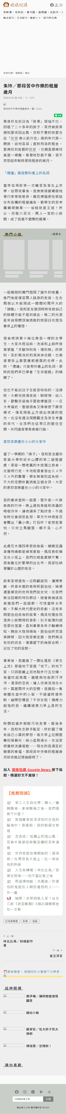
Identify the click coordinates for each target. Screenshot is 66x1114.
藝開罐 (42, 12)
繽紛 (27, 73)
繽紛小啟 (32, 1012)
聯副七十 (35, 17)
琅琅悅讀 (8, 73)
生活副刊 (22, 17)
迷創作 (54, 12)
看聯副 (19, 12)
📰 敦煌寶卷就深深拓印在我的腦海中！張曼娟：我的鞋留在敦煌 (33, 825)
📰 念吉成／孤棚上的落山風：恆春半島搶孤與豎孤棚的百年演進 (33, 842)
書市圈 (31, 12)
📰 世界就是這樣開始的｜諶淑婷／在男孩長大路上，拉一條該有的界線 (33, 859)
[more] (56, 234)
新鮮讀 (7, 12)
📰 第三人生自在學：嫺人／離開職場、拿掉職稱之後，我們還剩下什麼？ (33, 808)
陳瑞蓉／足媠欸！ (39, 1046)
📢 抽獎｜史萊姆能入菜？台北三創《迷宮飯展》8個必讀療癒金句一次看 (33, 904)
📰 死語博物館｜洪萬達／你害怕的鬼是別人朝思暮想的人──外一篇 (33, 887)
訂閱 (48, 1099)
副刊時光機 (50, 17)
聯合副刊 (8, 17)
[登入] (56, 5)
